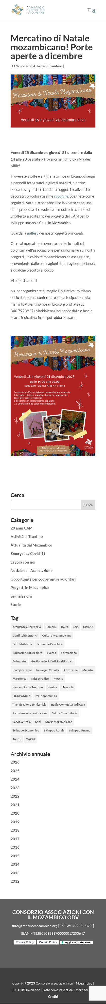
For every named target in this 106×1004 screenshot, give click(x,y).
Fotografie (19, 661)
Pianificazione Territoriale (29, 704)
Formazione (69, 653)
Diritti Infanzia (22, 644)
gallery (32, 233)
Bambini (51, 627)
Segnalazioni (21, 596)
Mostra (58, 678)
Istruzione (71, 670)
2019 (15, 822)
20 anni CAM (22, 528)
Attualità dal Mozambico (31, 545)
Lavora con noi (23, 562)
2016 (15, 847)
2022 (15, 796)
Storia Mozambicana (58, 722)
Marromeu (20, 678)
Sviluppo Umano (79, 730)
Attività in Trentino (47, 66)
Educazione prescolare (27, 653)
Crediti (53, 997)
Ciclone (88, 627)
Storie (16, 604)
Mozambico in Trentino (28, 687)
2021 (15, 805)
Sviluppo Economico (26, 730)
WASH (30, 739)
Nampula (67, 687)
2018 (15, 830)
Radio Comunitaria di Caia (68, 704)
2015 (15, 856)
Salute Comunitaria (64, 713)
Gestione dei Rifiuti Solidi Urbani (52, 661)
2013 (15, 873)
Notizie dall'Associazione (32, 570)
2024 (15, 779)
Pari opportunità (46, 696)
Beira (64, 627)
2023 (15, 787)
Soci (38, 722)
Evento (51, 653)
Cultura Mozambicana (56, 635)
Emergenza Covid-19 (28, 553)
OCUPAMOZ (21, 696)
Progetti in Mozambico (30, 587)
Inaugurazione (22, 670)
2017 (15, 839)
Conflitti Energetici (25, 635)
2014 (15, 864)
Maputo (87, 670)
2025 (15, 770)
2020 (15, 813)
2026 (15, 762)
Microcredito (40, 678)
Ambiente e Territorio (27, 627)
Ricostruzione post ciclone (30, 713)
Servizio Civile (22, 722)
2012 (15, 881)
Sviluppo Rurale (54, 730)
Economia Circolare (49, 644)
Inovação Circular (47, 670)
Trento (17, 739)
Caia (75, 627)
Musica (52, 687)
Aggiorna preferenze (77, 942)
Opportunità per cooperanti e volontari (43, 579)
